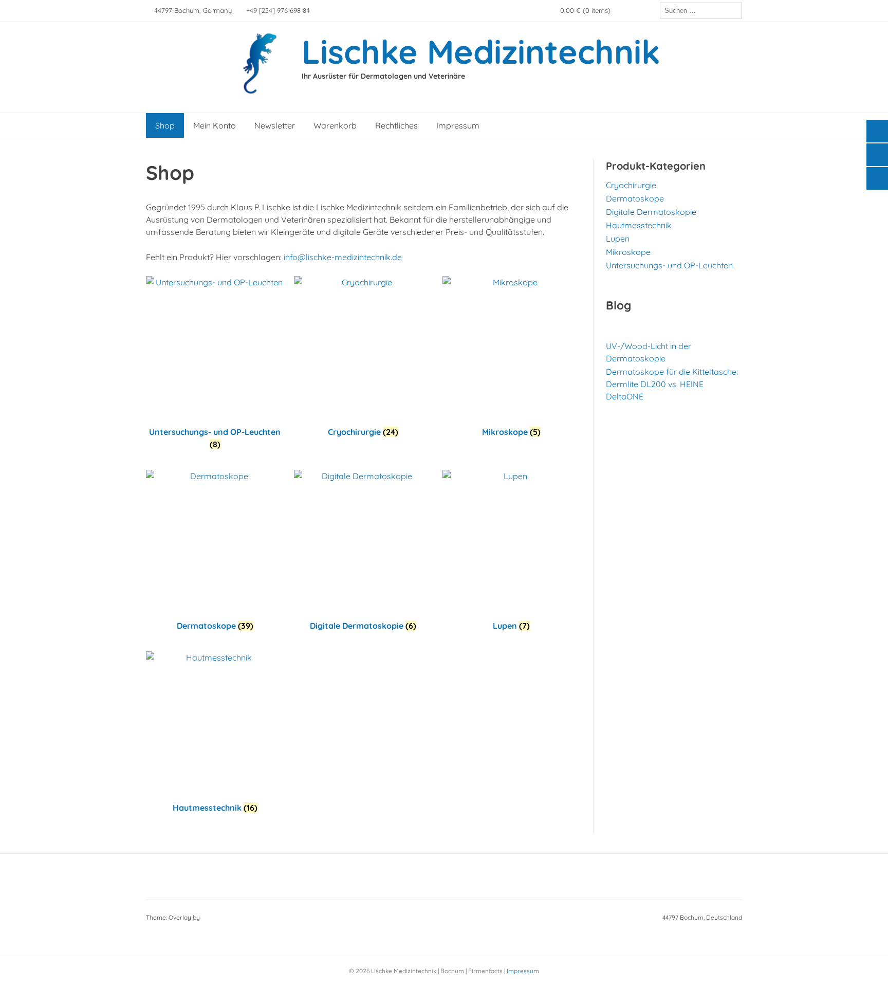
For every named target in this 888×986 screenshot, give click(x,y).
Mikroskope (628, 252)
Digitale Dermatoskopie (651, 212)
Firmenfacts (485, 971)
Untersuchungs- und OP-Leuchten (669, 265)
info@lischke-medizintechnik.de (343, 257)
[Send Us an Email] (621, 11)
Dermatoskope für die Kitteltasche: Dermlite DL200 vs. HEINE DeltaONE (672, 384)
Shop (165, 125)
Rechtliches (396, 125)
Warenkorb (335, 125)
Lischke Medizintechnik (481, 51)
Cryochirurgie (631, 185)
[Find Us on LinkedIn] (649, 11)
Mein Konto (214, 125)
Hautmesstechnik (639, 225)
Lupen (618, 238)
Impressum (457, 125)
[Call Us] (635, 11)
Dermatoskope (635, 198)
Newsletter (274, 125)
